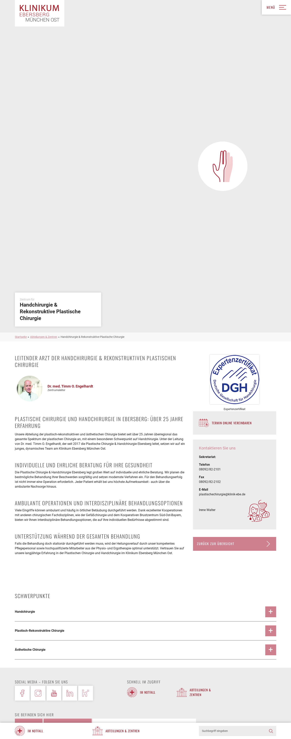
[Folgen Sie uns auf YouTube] (54, 693)
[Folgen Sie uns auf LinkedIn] (69, 693)
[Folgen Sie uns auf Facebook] (22, 693)
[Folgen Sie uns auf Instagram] (38, 693)
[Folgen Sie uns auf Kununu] (85, 693)
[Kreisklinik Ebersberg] (39, 13)
